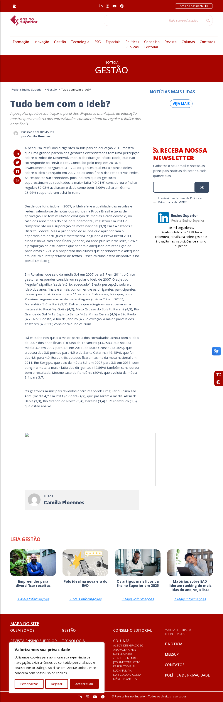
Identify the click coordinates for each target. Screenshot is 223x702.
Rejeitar (56, 684)
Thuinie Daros (175, 634)
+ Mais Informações (33, 599)
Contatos (207, 41)
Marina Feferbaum (178, 630)
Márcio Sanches (125, 679)
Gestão (60, 41)
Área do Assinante (192, 6)
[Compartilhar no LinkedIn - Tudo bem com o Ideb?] (17, 153)
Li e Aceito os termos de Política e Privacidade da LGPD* (180, 200)
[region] (57, 667)
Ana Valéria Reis (124, 649)
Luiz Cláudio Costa (127, 675)
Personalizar (29, 684)
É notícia (173, 643)
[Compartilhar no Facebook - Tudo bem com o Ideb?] (17, 171)
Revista (170, 41)
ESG (97, 41)
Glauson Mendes (125, 658)
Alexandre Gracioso (128, 645)
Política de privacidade (187, 675)
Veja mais (181, 103)
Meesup (172, 654)
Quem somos (22, 630)
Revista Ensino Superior (33, 640)
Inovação (41, 41)
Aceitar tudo (84, 684)
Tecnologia (80, 41)
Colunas (188, 41)
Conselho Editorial (132, 630)
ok (202, 187)
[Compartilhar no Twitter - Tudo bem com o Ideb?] (17, 162)
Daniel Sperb (122, 654)
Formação (21, 41)
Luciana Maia (122, 670)
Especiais (113, 41)
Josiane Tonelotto (126, 662)
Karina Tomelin (124, 666)
